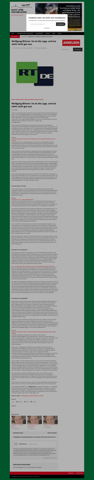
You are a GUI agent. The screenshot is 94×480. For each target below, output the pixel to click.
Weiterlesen (47, 28)
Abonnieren (61, 24)
